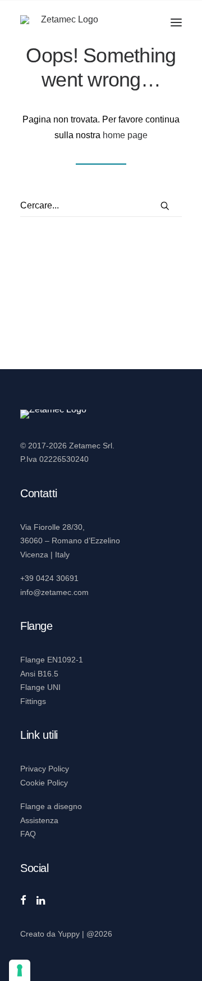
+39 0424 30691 (49, 578)
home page (125, 135)
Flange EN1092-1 (51, 659)
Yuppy (69, 933)
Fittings (33, 701)
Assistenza (39, 820)
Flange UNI (40, 687)
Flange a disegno (51, 806)
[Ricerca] (101, 206)
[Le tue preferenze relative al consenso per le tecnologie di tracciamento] (19, 970)
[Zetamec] (65, 22)
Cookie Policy (44, 782)
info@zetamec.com (54, 592)
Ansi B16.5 (39, 673)
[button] (176, 22)
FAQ (28, 833)
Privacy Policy (44, 768)
